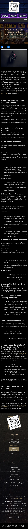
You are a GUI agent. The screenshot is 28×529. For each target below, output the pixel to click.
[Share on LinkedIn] (8, 47)
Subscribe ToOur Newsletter (5, 16)
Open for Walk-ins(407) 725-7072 (22, 16)
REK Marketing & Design (20, 526)
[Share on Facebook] (2, 47)
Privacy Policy (14, 453)
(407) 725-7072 (14, 445)
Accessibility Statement (14, 456)
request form (18, 498)
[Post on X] (5, 47)
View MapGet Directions (14, 449)
